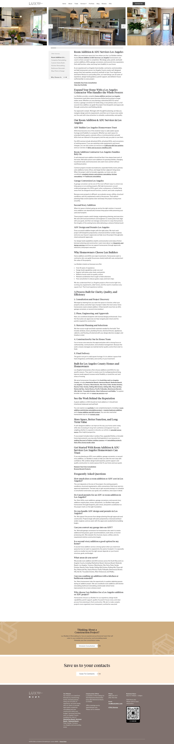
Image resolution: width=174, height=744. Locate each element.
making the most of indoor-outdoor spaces (89, 440)
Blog (98, 3)
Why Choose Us (56, 77)
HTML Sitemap (113, 707)
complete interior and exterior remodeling (96, 174)
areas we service (98, 393)
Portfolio (91, 3)
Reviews (104, 3)
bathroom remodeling (93, 176)
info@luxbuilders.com (115, 703)
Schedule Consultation (87, 646)
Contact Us (139, 3)
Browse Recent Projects (82, 469)
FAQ (110, 3)
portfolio (91, 408)
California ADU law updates (113, 145)
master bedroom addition (113, 410)
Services (82, 3)
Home (64, 3)
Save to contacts (86, 674)
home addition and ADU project (89, 412)
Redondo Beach (73, 721)
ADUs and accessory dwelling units (100, 148)
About (70, 3)
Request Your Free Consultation (85, 467)
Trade (76, 3)
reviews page (94, 414)
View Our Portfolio (80, 85)
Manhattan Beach (69, 719)
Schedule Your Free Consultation (85, 83)
